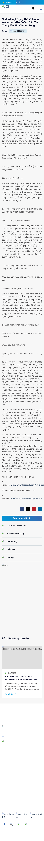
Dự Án (4, 31)
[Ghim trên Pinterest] (34, 509)
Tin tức (5, 800)
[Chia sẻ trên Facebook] (22, 509)
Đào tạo (5, 792)
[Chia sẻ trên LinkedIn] (40, 509)
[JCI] (11, 8)
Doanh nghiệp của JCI (11, 771)
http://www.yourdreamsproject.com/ (26, 498)
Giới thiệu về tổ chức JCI (12, 755)
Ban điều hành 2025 (10, 767)
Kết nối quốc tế (8, 796)
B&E (3, 788)
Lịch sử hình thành (9, 763)
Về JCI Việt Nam (8, 759)
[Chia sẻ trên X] (28, 509)
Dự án (4, 784)
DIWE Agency (31, 838)
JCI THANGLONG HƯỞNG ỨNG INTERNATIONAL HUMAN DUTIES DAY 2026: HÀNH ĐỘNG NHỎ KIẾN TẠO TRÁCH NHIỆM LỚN (22, 678)
